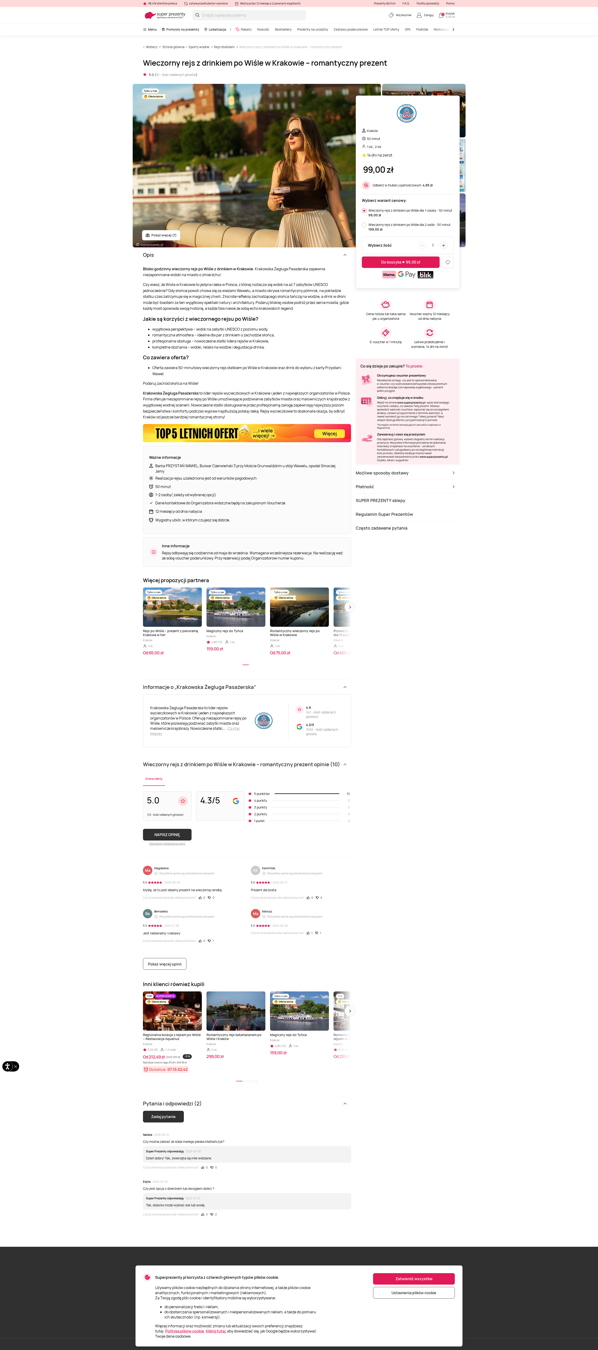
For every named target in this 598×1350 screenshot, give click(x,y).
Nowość (263, 29)
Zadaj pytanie (163, 1116)
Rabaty (246, 29)
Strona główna (173, 47)
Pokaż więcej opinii (165, 964)
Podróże (422, 29)
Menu (152, 29)
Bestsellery (283, 29)
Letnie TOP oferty (386, 29)
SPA (408, 29)
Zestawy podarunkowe (351, 29)
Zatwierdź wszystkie (414, 1278)
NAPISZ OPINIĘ (167, 834)
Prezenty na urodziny (312, 29)
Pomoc (450, 3)
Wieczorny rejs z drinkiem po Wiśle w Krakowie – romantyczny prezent (290, 47)
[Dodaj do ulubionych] (448, 262)
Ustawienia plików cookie (414, 1292)
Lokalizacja (217, 29)
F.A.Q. (406, 3)
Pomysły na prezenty (182, 29)
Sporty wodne (199, 47)
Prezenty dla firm (384, 3)
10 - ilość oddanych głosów (176, 74)
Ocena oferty (154, 779)
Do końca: (157, 1069)
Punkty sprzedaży (428, 3)
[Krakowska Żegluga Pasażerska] (407, 114)
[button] (350, 607)
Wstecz (151, 47)
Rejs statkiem (224, 47)
